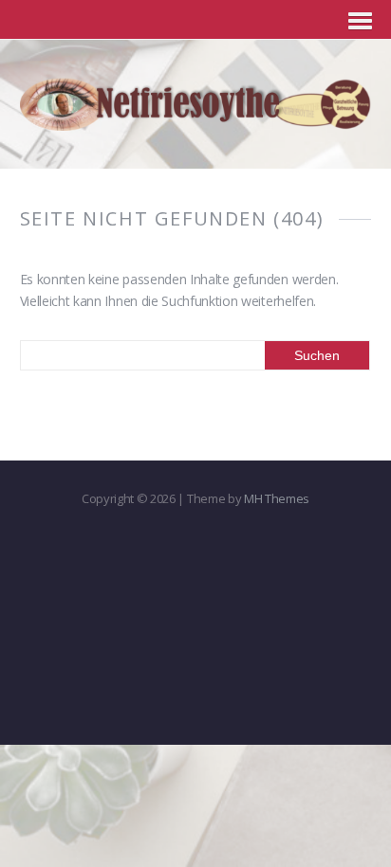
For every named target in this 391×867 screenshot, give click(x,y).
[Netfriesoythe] (196, 120)
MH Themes (276, 498)
